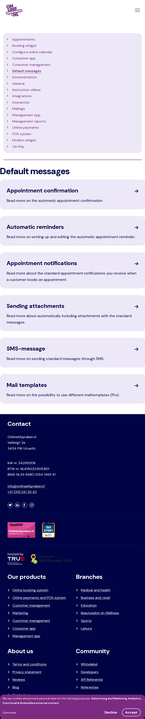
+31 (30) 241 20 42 (22, 492)
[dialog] (72, 707)
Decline (111, 712)
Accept (131, 712)
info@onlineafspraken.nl (26, 486)
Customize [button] (9, 712)
